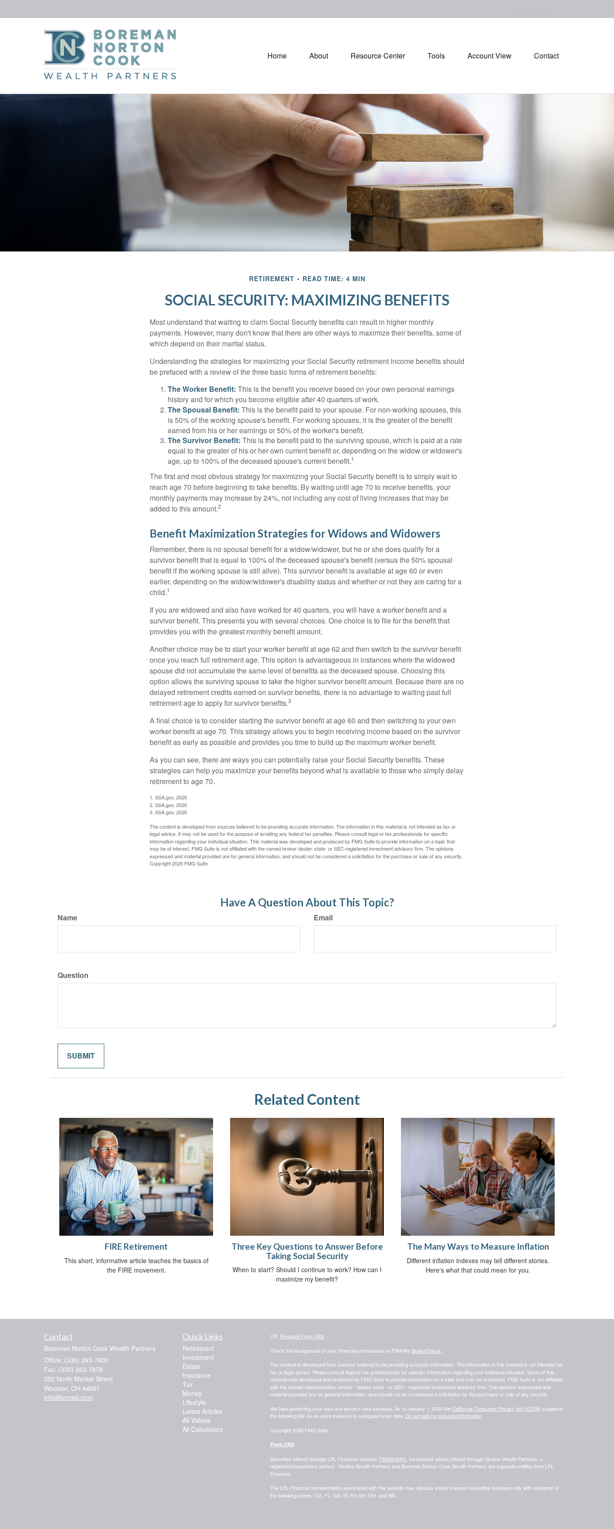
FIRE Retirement (136, 1246)
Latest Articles (202, 1411)
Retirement (198, 1348)
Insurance (196, 1375)
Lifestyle (194, 1402)
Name (67, 918)
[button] (318, 56)
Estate (191, 1366)
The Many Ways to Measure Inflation (478, 1246)
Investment (198, 1357)
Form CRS (282, 1444)
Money (192, 1393)
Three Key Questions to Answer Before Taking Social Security (307, 1251)
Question (73, 975)
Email (323, 918)
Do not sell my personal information (443, 1415)
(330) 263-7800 (534, 8)
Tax (187, 1384)
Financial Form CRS (302, 1336)
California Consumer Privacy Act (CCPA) (496, 1408)
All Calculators (202, 1429)
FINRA (386, 1458)
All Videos (196, 1420)
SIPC (400, 1458)
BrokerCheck (426, 1350)
